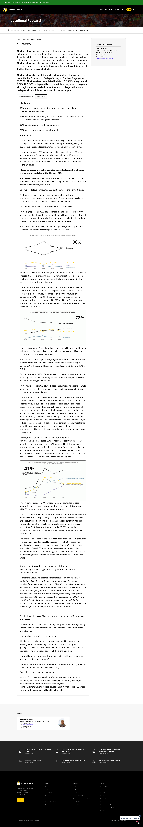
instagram (112, 820)
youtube (118, 820)
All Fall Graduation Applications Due (73, 760)
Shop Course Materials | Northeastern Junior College (34, 2)
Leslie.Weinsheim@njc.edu (104, 58)
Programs (47, 796)
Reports (70, 30)
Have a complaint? (105, 805)
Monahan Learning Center (52, 802)
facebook (108, 820)
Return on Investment (82, 30)
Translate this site (105, 811)
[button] (139, 9)
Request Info (119, 9)
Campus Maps (104, 799)
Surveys (23, 30)
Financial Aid (48, 793)
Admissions (48, 790)
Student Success (49, 799)
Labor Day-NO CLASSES (33, 760)
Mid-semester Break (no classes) (109, 760)
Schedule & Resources (106, 793)
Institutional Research (9, 30)
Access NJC (109, 9)
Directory (103, 796)
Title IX (74, 787)
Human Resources (50, 787)
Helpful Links (61, 30)
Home (18, 39)
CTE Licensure (32, 30)
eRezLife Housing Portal (107, 790)
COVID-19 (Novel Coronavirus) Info (82, 799)
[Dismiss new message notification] (140, 816)
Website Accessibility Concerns (109, 808)
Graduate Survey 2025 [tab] (26, 96)
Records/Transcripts (50, 805)
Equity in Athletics (77, 802)
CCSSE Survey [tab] (40, 96)
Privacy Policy (76, 805)
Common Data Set (77, 796)
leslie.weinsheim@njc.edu (29, 724)
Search (134, 9)
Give (101, 9)
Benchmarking (15, 30)
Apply (129, 9)
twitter (115, 820)
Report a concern (105, 802)
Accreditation (76, 793)
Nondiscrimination (77, 790)
